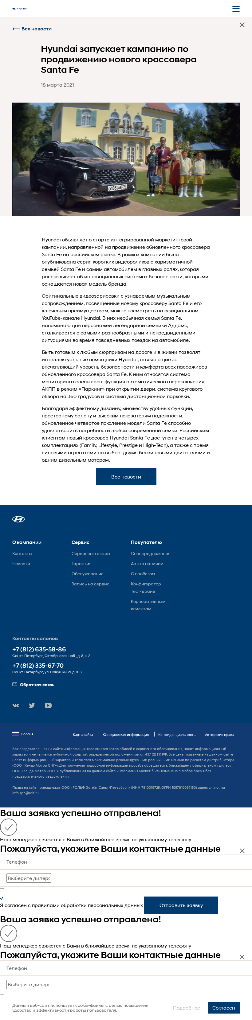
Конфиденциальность (176, 734)
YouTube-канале (61, 318)
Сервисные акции (91, 553)
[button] (18, 519)
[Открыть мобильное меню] (236, 9)
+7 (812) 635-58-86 (39, 649)
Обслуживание (88, 573)
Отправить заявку (181, 905)
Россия (27, 734)
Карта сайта (83, 734)
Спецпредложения (151, 553)
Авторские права (219, 734)
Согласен (223, 1007)
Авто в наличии (147, 563)
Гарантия (82, 563)
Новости (21, 563)
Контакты (22, 553)
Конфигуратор (146, 583)
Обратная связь (37, 684)
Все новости (37, 29)
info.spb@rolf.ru (25, 793)
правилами (46, 905)
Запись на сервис (90, 583)
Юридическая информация (126, 734)
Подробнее (186, 1007)
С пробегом (143, 573)
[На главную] (19, 8)
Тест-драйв (143, 591)
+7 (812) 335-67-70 (38, 665)
